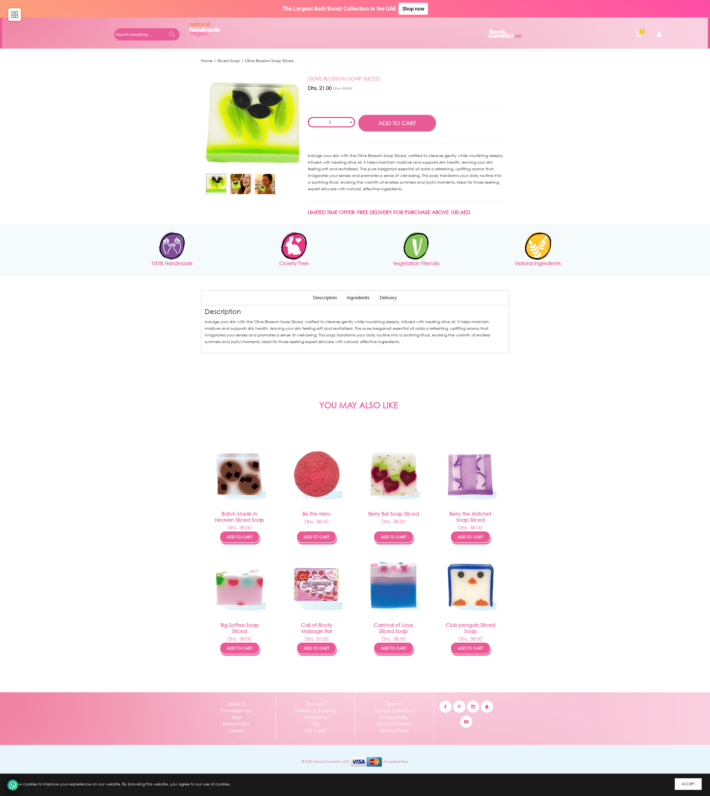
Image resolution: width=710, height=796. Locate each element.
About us (236, 704)
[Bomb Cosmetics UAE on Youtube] (466, 722)
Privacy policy (394, 717)
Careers (236, 730)
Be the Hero (316, 514)
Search (394, 704)
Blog (236, 717)
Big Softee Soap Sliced (239, 628)
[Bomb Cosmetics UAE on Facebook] (445, 707)
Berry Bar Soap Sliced (393, 514)
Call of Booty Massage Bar (316, 628)
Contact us (315, 717)
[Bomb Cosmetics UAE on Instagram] (473, 707)
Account (315, 704)
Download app (236, 710)
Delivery (388, 297)
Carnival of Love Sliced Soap (393, 628)
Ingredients (358, 297)
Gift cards (315, 730)
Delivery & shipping (315, 710)
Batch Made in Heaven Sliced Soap (239, 517)
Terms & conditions (394, 710)
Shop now (413, 9)
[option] (216, 184)
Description (325, 297)
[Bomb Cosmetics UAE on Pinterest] (459, 707)
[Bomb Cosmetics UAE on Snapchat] (487, 707)
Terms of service (394, 724)
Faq (315, 724)
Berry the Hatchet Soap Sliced (470, 517)
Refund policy (394, 730)
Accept (688, 784)
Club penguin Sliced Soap (470, 628)
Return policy (236, 724)
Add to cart (239, 536)
